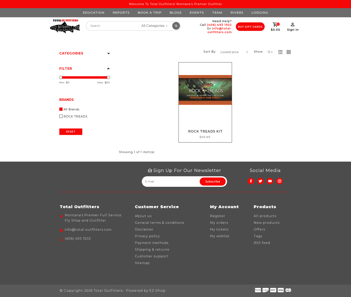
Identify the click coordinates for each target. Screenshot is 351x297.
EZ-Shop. (157, 291)
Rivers (237, 12)
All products (265, 216)
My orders (219, 223)
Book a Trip (149, 12)
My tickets (219, 229)
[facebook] (251, 181)
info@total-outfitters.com (219, 30)
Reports (121, 12)
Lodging (259, 12)
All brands (71, 109)
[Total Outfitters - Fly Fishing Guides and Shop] (65, 26)
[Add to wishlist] (225, 69)
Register (217, 216)
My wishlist (220, 236)
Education (94, 12)
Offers (259, 229)
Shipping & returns (152, 249)
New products (267, 223)
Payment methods (151, 243)
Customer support (151, 256)
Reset (71, 131)
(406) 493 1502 (219, 25)
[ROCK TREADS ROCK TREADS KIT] (205, 89)
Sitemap (142, 263)
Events (197, 12)
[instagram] (279, 181)
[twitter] (260, 181)
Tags (258, 236)
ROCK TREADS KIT (205, 131)
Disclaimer (144, 229)
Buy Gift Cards (250, 26)
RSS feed (262, 243)
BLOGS (176, 12)
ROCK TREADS (76, 116)
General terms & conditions (159, 223)
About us (143, 216)
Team (217, 12)
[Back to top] (339, 285)
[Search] (176, 26)
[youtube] (270, 181)
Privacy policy (147, 236)
